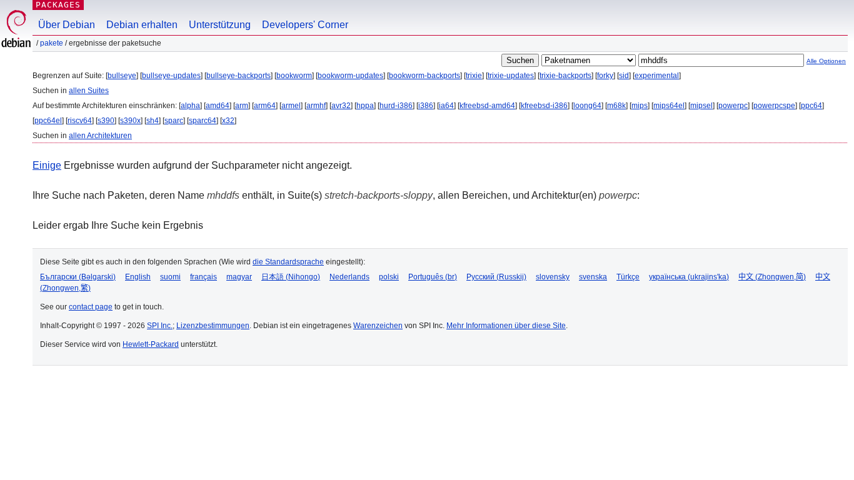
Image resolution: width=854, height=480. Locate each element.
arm (241, 105)
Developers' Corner (305, 24)
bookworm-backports (424, 75)
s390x (130, 120)
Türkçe (628, 276)
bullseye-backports (238, 75)
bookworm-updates (350, 75)
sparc (173, 120)
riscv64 (80, 120)
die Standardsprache (288, 262)
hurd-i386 (396, 105)
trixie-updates (511, 75)
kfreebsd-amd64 (487, 105)
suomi (170, 276)
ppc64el (48, 120)
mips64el (669, 105)
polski (389, 276)
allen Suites (89, 90)
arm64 (265, 105)
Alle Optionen (826, 61)
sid (624, 75)
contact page (91, 306)
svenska (593, 276)
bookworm (294, 75)
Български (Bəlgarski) (78, 276)
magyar (239, 276)
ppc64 (811, 105)
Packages (58, 4)
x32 (228, 120)
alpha (190, 105)
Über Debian (66, 24)
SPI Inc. (160, 325)
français (203, 276)
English (138, 276)
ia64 (446, 105)
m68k (616, 105)
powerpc (733, 105)
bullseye (122, 75)
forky (605, 75)
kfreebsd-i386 (544, 105)
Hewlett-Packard (151, 344)
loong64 (587, 105)
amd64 (217, 105)
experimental (657, 75)
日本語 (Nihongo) (290, 276)
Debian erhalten (142, 24)
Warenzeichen (378, 325)
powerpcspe (774, 105)
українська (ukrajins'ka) (689, 276)
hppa (365, 105)
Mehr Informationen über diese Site (506, 325)
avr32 (341, 105)
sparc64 (202, 120)
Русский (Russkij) (496, 276)
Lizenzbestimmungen (212, 325)
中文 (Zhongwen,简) (772, 276)
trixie (474, 75)
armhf (316, 105)
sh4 (152, 120)
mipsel (701, 105)
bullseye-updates (171, 75)
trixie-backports (565, 75)
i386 (425, 105)
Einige (47, 165)
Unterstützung (220, 24)
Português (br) (432, 276)
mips (639, 105)
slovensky (553, 276)
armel (291, 105)
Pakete (51, 43)
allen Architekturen (100, 135)
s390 (106, 120)
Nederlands (349, 276)
